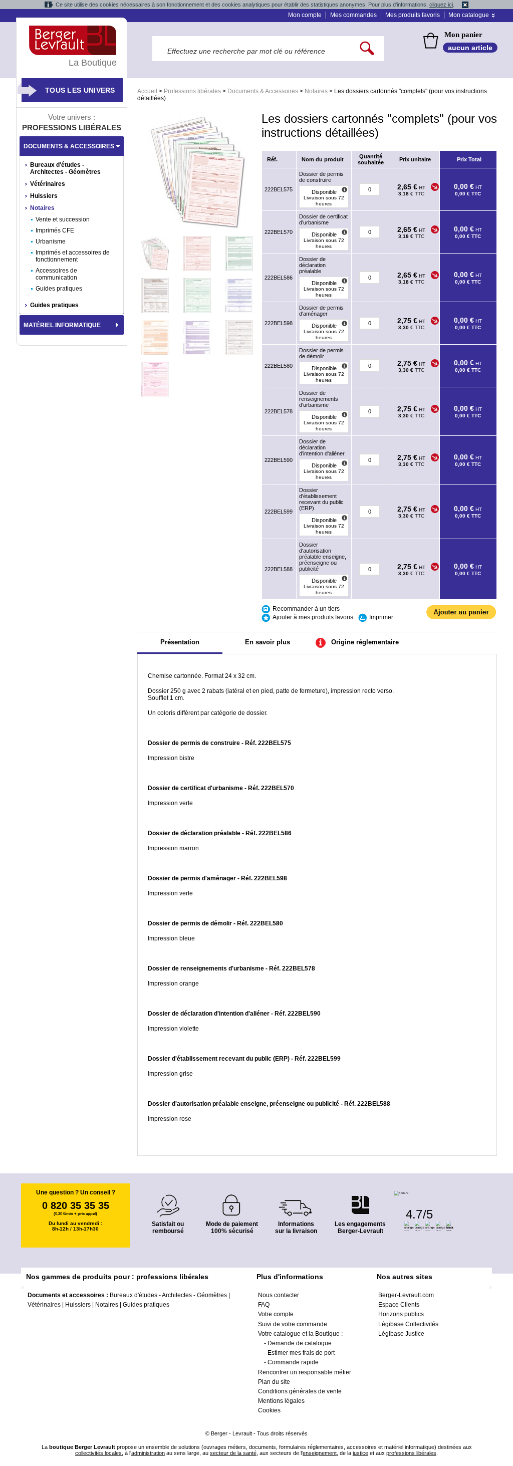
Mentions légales (281, 1400)
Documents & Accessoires (262, 91)
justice (360, 1453)
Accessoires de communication (56, 274)
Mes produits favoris (412, 15)
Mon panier (463, 35)
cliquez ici (441, 5)
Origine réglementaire (365, 642)
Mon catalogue (468, 15)
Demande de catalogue (300, 1343)
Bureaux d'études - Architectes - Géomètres (65, 168)
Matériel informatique (62, 325)
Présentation (179, 642)
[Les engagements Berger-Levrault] (360, 1199)
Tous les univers (80, 90)
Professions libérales (192, 91)
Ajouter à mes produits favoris (313, 617)
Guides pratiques (59, 288)
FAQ (264, 1304)
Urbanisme (51, 241)
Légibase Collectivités (408, 1324)
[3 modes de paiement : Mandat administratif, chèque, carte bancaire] (232, 1201)
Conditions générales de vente (300, 1391)
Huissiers (44, 195)
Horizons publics (401, 1314)
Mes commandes (353, 15)
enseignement (320, 1453)
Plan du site (274, 1381)
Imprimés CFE (55, 230)
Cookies (269, 1410)
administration (148, 1453)
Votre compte (276, 1314)
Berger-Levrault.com (406, 1295)
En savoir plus (267, 642)
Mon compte (305, 15)
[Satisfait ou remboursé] (168, 1199)
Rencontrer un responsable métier (304, 1372)
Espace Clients (398, 1304)
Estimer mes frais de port (301, 1352)
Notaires (316, 91)
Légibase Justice (401, 1333)
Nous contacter (278, 1295)
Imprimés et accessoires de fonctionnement (73, 256)
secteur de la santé (233, 1453)
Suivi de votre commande (292, 1324)
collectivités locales (98, 1453)
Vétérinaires (47, 183)
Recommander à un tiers (306, 608)
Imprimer (381, 617)
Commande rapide (293, 1362)
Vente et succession (63, 219)
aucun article (470, 48)
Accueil (147, 91)
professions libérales (411, 1453)
